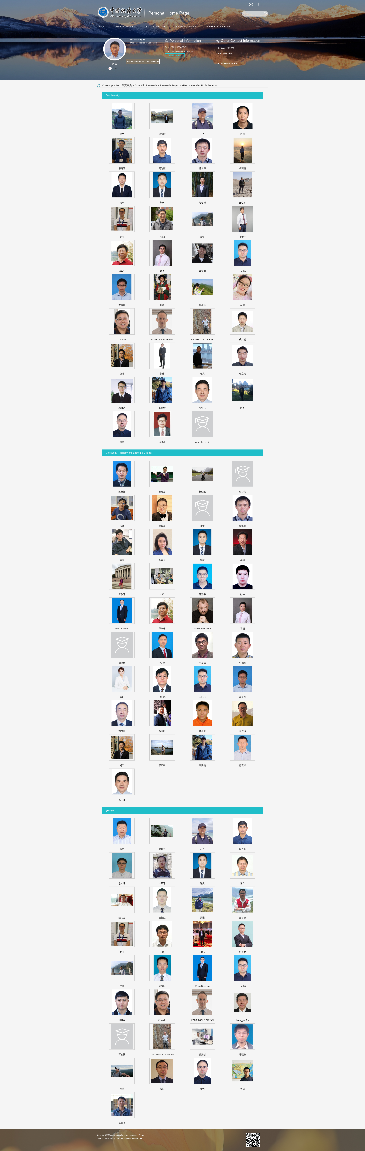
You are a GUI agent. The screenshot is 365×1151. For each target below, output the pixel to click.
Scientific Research (125, 26)
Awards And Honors (186, 26)
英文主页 (127, 85)
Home (102, 26)
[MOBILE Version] (258, 4)
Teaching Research (156, 26)
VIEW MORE (175, 55)
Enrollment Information (218, 26)
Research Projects (170, 85)
